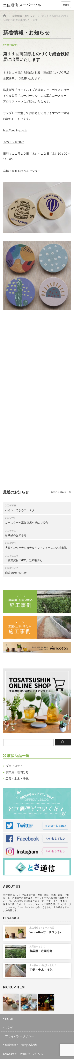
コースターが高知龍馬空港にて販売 (26, 522)
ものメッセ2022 (13, 142)
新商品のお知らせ (16, 535)
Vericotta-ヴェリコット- (45, 932)
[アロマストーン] (11, 1002)
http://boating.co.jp (15, 130)
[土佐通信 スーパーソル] (25, 5)
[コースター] (29, 1002)
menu (66, 5)
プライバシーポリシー (19, 1036)
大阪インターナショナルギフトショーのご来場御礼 (36, 547)
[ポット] (46, 1002)
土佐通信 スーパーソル (30, 1054)
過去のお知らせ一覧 (61, 492)
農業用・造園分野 (17, 772)
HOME (9, 1019)
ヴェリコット (14, 765)
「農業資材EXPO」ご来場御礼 (23, 560)
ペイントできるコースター (21, 510)
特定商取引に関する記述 (21, 1045)
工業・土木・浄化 (17, 778)
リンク (9, 1027)
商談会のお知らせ (16, 572)
